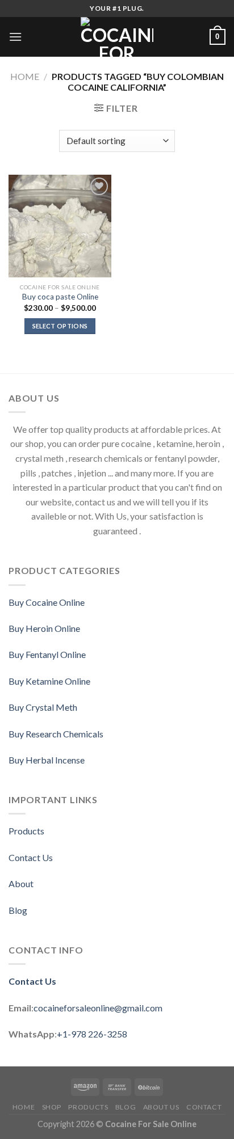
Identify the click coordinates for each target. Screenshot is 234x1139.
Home (24, 76)
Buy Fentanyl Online (47, 654)
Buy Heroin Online (44, 628)
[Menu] (15, 36)
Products (26, 830)
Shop (51, 1107)
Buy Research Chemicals (56, 733)
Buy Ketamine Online (49, 681)
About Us (161, 1107)
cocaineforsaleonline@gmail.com (98, 1007)
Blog (18, 910)
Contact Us (31, 857)
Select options (60, 326)
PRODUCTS (88, 1107)
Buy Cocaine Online (47, 602)
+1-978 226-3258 (92, 1033)
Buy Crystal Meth (43, 707)
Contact (204, 1107)
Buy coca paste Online (60, 296)
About (21, 883)
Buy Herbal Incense (47, 759)
